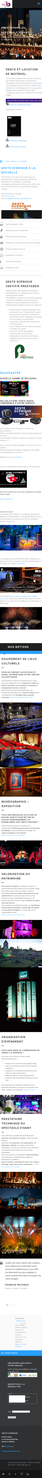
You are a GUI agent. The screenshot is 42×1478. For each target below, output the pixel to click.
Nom (26, 1400)
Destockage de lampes (17, 147)
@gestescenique (20, 1321)
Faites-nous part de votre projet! (13, 835)
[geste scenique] (12, 4)
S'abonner (12, 1417)
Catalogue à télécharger (18, 141)
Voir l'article (20, 564)
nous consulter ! (16, 457)
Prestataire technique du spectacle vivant (17, 1123)
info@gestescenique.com (11, 1451)
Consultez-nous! (29, 1090)
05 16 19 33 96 (9, 196)
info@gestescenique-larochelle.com (19, 198)
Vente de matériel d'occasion (20, 105)
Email (10, 1411)
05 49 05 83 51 (9, 1446)
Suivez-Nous (10, 1353)
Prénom (27, 1397)
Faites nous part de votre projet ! (21, 697)
